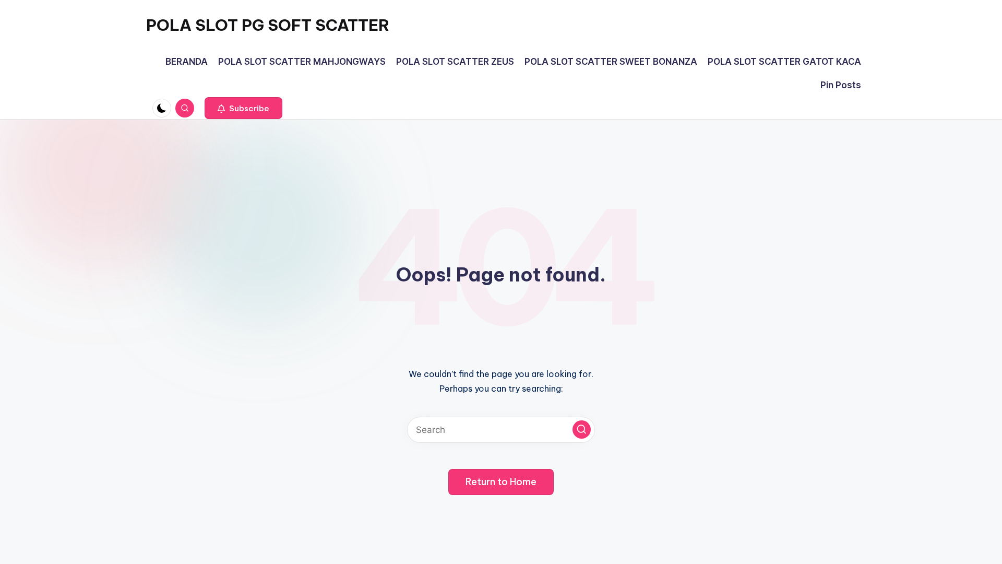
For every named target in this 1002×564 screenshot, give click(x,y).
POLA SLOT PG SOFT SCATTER (267, 25)
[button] (243, 108)
